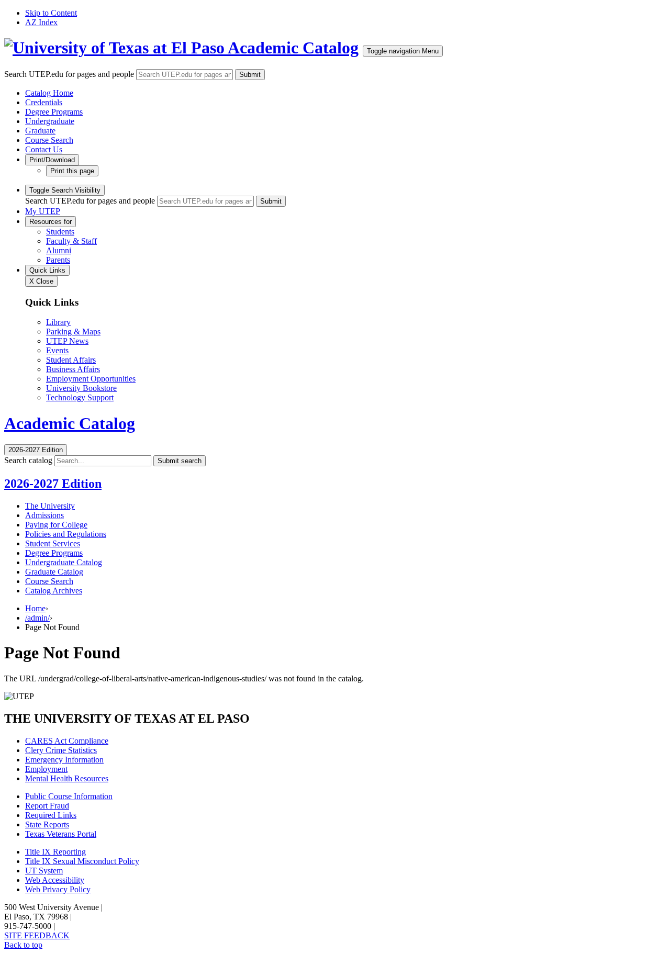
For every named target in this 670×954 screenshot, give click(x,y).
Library (58, 322)
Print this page (72, 171)
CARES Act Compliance (66, 740)
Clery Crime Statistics (61, 750)
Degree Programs (54, 111)
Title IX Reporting (55, 851)
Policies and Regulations (65, 534)
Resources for (50, 222)
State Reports (47, 824)
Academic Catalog (293, 47)
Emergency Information (64, 759)
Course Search (49, 140)
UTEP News (67, 340)
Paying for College (56, 524)
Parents (58, 259)
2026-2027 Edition (53, 483)
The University (50, 505)
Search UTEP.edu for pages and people (69, 74)
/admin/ (37, 617)
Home (35, 608)
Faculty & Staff (71, 241)
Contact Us (43, 149)
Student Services (52, 543)
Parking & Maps (73, 331)
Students (60, 231)
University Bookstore (81, 388)
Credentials (43, 102)
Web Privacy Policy (58, 889)
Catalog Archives (53, 590)
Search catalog (28, 460)
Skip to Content (51, 12)
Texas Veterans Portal (60, 833)
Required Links (50, 815)
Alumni (58, 250)
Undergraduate (49, 121)
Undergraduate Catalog (63, 562)
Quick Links (47, 270)
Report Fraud (47, 805)
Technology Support (80, 397)
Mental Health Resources (66, 778)
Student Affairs (71, 359)
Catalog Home (49, 92)
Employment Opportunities (91, 378)
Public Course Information (69, 796)
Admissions (44, 515)
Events (57, 350)
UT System (44, 870)
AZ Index (41, 22)
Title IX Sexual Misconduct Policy (82, 861)
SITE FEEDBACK (37, 935)
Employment (46, 769)
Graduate (40, 130)
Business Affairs (73, 369)
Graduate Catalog (54, 571)
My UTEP (42, 211)
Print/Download (52, 160)
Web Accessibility (54, 880)
